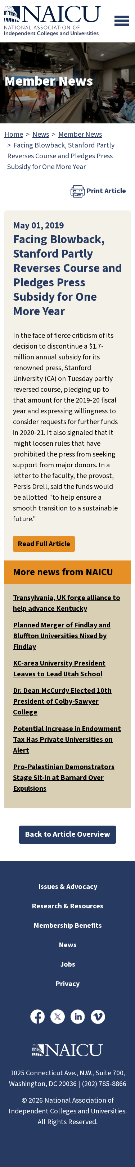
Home (13, 135)
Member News (80, 135)
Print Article (105, 191)
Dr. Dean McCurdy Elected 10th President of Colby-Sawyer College (62, 701)
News (40, 135)
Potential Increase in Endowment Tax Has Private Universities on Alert (67, 739)
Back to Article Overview (67, 834)
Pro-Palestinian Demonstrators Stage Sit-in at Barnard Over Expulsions (63, 778)
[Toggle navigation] (121, 20)
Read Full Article (44, 544)
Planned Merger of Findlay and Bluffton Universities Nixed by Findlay (62, 636)
